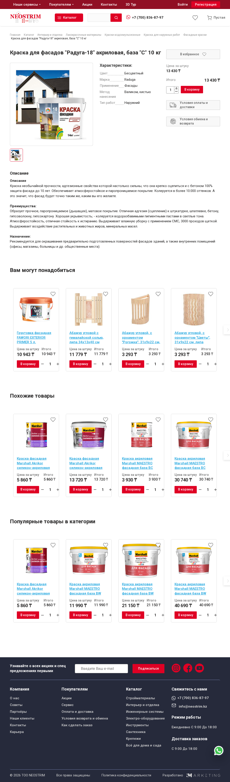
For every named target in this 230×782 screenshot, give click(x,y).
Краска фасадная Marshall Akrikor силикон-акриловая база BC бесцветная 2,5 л (86, 464)
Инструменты (137, 725)
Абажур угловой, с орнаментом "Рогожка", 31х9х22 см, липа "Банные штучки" (141, 338)
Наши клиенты (22, 718)
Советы (16, 705)
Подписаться (148, 668)
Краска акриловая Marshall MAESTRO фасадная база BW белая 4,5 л (138, 589)
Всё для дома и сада (143, 745)
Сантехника (136, 732)
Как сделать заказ (77, 725)
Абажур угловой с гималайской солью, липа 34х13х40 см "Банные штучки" (86, 338)
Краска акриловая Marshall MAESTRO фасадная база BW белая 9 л (190, 589)
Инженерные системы (145, 712)
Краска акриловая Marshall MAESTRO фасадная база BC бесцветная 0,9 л (137, 464)
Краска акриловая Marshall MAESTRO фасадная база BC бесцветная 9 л (190, 464)
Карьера (17, 732)
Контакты (18, 725)
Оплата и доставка (77, 712)
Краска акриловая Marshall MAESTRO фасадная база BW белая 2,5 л (85, 589)
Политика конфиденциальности (126, 775)
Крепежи (133, 739)
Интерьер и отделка (142, 705)
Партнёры (18, 712)
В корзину (191, 89)
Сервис (68, 705)
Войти (183, 4)
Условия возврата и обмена (85, 718)
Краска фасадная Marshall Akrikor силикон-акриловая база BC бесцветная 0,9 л (34, 464)
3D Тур (131, 4)
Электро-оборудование (145, 718)
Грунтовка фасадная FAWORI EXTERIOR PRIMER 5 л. (34, 337)
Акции (67, 698)
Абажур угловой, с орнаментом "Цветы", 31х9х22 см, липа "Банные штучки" (192, 338)
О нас (14, 698)
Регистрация (206, 4)
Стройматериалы (140, 698)
